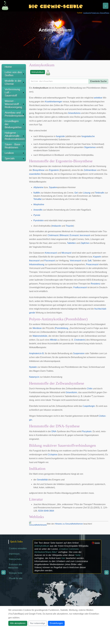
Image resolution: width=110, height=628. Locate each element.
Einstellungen (56, 623)
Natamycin (34, 377)
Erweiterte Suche (98, 81)
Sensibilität (42, 480)
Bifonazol (64, 235)
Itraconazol (34, 260)
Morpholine (38, 204)
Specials (10, 158)
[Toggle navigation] (105, 6)
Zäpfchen (84, 243)
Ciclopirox (52, 454)
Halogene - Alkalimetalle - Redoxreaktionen (15, 135)
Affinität (53, 340)
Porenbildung (61, 328)
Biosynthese (39, 170)
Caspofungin (89, 406)
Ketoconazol (51, 253)
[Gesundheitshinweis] (38, 524)
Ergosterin (54, 170)
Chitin (89, 388)
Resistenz (95, 284)
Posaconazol (92, 264)
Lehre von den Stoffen (13, 74)
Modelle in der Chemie (13, 82)
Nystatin (33, 367)
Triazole (69, 226)
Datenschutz (15, 559)
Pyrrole (36, 215)
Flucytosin (87, 431)
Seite (77, 555)
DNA (54, 431)
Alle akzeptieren (17, 623)
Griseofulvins (74, 113)
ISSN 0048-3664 (46, 511)
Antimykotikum (37, 72)
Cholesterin (79, 340)
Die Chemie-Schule (56, 5)
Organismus (90, 147)
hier (63, 558)
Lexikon (9, 152)
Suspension (79, 353)
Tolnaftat (37, 199)
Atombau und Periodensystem (14, 114)
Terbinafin (99, 193)
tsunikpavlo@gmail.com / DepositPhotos (96, 13)
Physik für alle (15, 578)
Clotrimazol (53, 235)
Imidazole (56, 226)
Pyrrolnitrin (38, 220)
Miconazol (66, 253)
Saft (89, 260)
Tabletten (71, 243)
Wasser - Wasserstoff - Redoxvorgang (13, 104)
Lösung (86, 193)
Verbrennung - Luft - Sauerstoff (13, 92)
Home (8, 66)
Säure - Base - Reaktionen (13, 146)
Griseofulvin (71, 392)
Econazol (74, 235)
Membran (37, 328)
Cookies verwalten (18, 548)
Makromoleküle (40, 336)
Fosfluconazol (80, 287)
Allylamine (38, 187)
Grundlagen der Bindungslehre (13, 124)
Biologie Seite (15, 573)
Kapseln (97, 257)
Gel (76, 193)
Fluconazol (49, 260)
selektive (98, 98)
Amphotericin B (36, 353)
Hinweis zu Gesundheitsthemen (69, 524)
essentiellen (35, 174)
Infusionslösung (36, 264)
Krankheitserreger (53, 101)
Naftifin (36, 193)
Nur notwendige (37, 623)
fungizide (60, 136)
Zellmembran (90, 170)
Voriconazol (75, 260)
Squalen (53, 187)
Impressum (14, 554)
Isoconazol (85, 235)
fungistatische (88, 136)
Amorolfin (38, 210)
